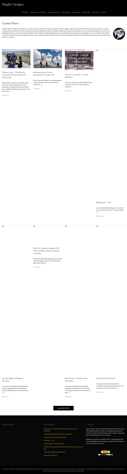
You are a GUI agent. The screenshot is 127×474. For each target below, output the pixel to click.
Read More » (5, 95)
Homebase (25, 12)
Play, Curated (66, 12)
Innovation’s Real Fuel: (105, 378)
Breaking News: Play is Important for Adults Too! (58, 434)
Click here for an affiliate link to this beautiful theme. (70, 471)
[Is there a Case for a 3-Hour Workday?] (79, 59)
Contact (103, 12)
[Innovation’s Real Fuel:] (110, 299)
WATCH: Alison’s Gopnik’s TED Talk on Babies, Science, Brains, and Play (46, 250)
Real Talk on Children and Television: (54, 452)
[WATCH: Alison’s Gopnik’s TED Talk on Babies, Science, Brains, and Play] (47, 234)
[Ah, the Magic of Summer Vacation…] (16, 299)
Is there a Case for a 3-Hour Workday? (55, 437)
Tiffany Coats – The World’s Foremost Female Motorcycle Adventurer (14, 74)
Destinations (76, 12)
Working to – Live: (103, 202)
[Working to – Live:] (110, 123)
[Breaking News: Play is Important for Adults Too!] (47, 58)
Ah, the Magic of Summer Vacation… (54, 443)
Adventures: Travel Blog (38, 12)
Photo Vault (86, 12)
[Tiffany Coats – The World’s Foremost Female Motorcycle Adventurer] (16, 58)
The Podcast (95, 12)
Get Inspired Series (54, 12)
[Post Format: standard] (29, 72)
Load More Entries (63, 408)
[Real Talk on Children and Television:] (79, 299)
